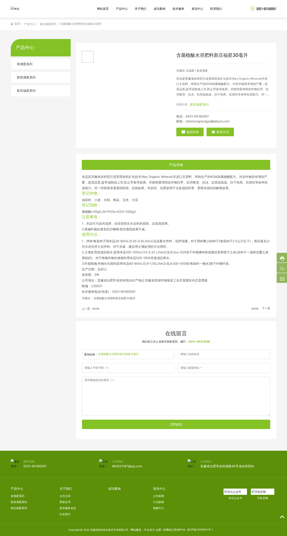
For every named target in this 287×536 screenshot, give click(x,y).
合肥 (158, 529)
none (95, 308)
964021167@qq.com (127, 466)
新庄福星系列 (48, 24)
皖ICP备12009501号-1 (200, 529)
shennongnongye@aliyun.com (208, 121)
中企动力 (149, 529)
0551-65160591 (266, 9)
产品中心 (29, 24)
